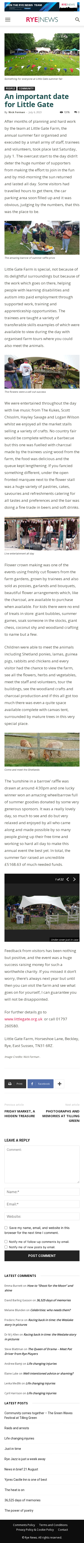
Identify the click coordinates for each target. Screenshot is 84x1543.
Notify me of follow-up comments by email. (39, 1241)
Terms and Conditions (53, 1525)
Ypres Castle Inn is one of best (25, 1479)
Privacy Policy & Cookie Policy (35, 1530)
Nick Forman (17, 112)
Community (26, 88)
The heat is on (14, 1490)
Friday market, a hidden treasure (19, 1113)
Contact (63, 1530)
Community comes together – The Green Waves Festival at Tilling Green (38, 1415)
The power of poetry (18, 1510)
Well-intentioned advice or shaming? (48, 1373)
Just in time (12, 1448)
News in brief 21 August (21, 1469)
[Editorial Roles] (42, 6)
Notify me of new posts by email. (32, 1247)
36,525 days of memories (54, 1300)
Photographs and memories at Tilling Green (61, 1116)
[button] (7, 20)
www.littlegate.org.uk (24, 1018)
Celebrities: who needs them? (50, 1310)
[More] (59, 1083)
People (10, 88)
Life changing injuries (41, 1364)
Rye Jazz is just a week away (24, 1459)
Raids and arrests (16, 1428)
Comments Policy (24, 1525)
